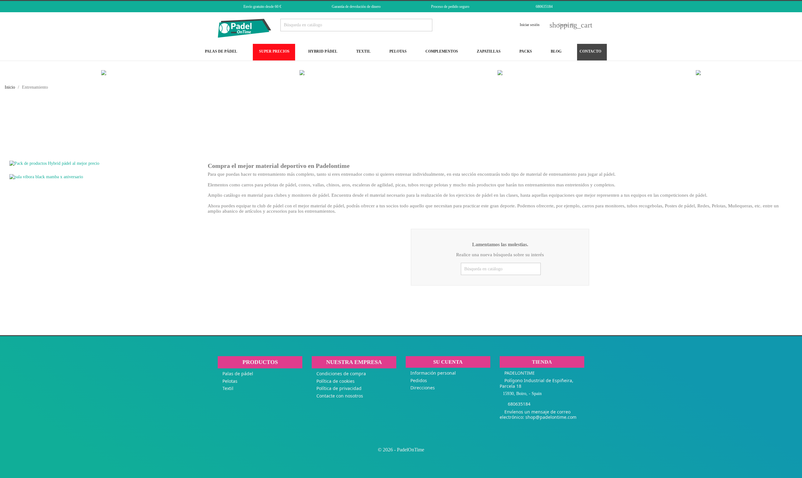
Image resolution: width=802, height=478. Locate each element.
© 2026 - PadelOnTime (401, 449)
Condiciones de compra (341, 374)
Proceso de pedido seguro (450, 6)
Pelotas (229, 381)
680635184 (544, 6)
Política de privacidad (339, 388)
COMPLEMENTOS (441, 51)
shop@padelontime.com (550, 417)
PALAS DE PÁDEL (220, 51)
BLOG (555, 51)
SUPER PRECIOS (273, 51)
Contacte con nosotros (339, 396)
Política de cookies (335, 381)
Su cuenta (448, 362)
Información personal (433, 373)
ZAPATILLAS (488, 51)
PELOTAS (397, 51)
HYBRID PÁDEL (322, 51)
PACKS (525, 51)
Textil (227, 388)
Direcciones (422, 388)
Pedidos (418, 380)
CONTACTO (590, 51)
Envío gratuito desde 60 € (262, 6)
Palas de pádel (237, 374)
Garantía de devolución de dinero (356, 6)
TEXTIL (363, 51)
